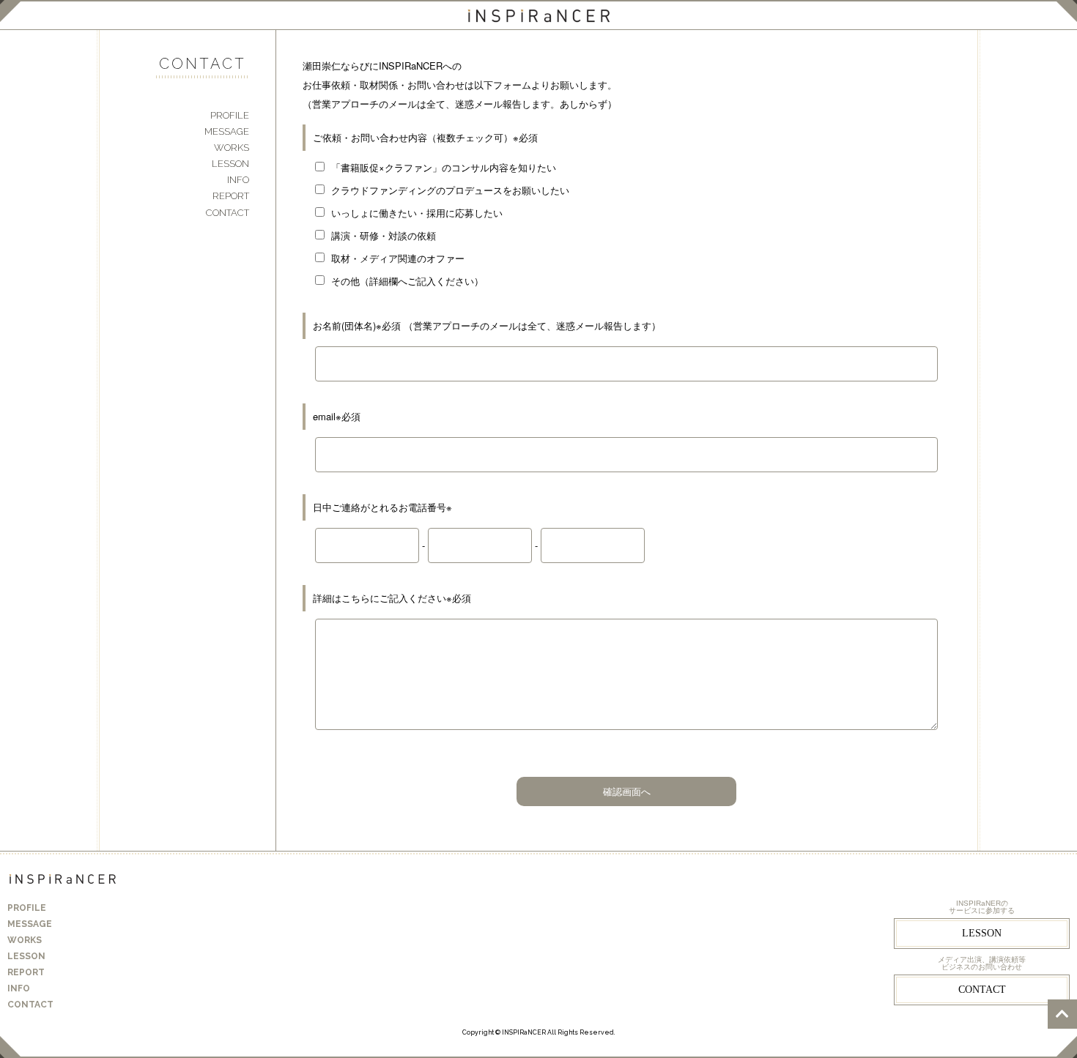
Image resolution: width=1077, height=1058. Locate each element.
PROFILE (229, 115)
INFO (238, 179)
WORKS (231, 147)
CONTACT (227, 212)
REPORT (230, 195)
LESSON (230, 163)
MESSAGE (226, 131)
